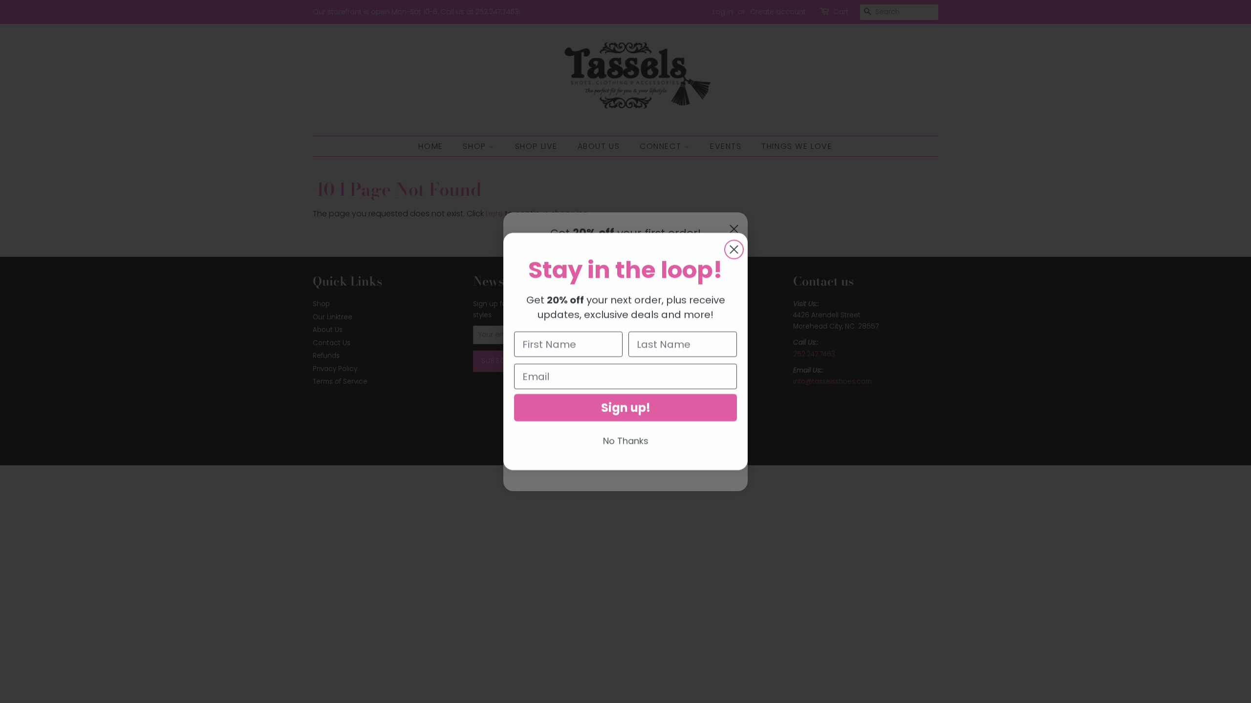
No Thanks (625, 440)
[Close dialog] (734, 249)
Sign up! (625, 407)
